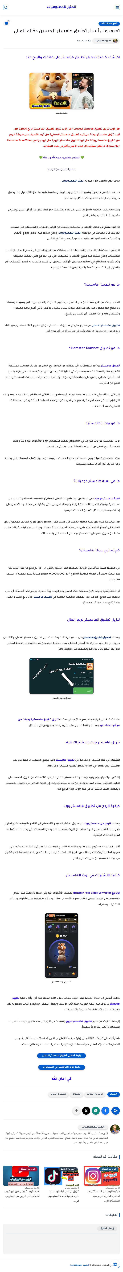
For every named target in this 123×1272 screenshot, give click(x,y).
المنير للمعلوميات (61, 7)
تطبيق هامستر (42, 597)
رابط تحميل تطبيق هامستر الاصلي (61, 1055)
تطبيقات (76, 1094)
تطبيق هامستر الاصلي (106, 325)
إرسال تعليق (107, 1228)
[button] (105, 1111)
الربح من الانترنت (109, 23)
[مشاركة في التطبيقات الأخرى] (77, 1111)
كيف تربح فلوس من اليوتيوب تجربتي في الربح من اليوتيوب (21, 1194)
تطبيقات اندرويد (58, 1094)
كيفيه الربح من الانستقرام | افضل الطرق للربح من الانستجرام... (103, 1196)
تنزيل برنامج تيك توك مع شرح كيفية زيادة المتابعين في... (63, 1196)
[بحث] (5, 7)
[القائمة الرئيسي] (117, 7)
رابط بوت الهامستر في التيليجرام (61, 1067)
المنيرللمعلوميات (102, 41)
